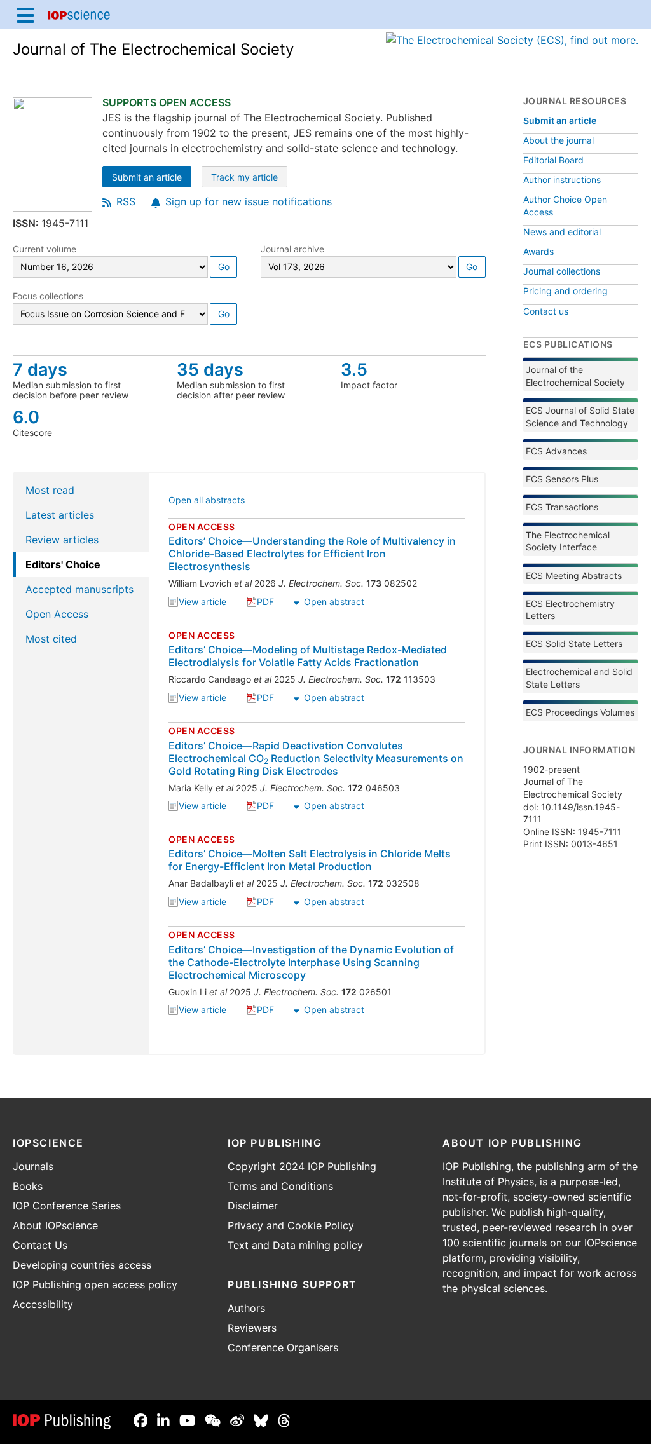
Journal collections (561, 271)
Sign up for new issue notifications (248, 201)
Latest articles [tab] (59, 514)
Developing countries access (82, 1264)
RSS (125, 201)
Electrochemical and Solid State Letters (579, 678)
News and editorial (562, 231)
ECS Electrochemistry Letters (570, 610)
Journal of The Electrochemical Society (153, 49)
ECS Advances (556, 451)
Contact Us (40, 1245)
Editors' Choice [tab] (62, 564)
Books (28, 1186)
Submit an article (151, 178)
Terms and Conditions (280, 1186)
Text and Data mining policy (295, 1245)
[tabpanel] (317, 763)
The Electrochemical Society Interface (568, 541)
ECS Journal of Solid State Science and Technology (580, 416)
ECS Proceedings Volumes (580, 712)
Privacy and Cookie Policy (291, 1225)
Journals (33, 1166)
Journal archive (292, 248)
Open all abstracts (206, 501)
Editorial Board (553, 159)
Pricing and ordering (565, 290)
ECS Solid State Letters (574, 643)
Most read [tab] (49, 490)
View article (202, 603)
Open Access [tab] (56, 614)
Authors (246, 1308)
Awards (538, 251)
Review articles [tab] (62, 539)
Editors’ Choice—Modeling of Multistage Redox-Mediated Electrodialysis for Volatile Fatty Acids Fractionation (307, 656)
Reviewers (252, 1327)
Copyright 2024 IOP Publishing (302, 1166)
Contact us (545, 311)
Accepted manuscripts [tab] (79, 589)
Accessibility (43, 1304)
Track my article (249, 178)
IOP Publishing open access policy (95, 1284)
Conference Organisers (283, 1347)
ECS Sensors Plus (562, 478)
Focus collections (48, 295)
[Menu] (25, 14)
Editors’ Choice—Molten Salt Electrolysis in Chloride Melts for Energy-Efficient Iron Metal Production (309, 860)
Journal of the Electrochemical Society (575, 376)
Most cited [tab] (51, 638)
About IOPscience (55, 1225)
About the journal (558, 140)
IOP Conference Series (67, 1205)
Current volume (44, 248)
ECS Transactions (562, 506)
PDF (265, 603)
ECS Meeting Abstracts (574, 575)
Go (224, 266)
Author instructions (562, 179)
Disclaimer (253, 1205)
